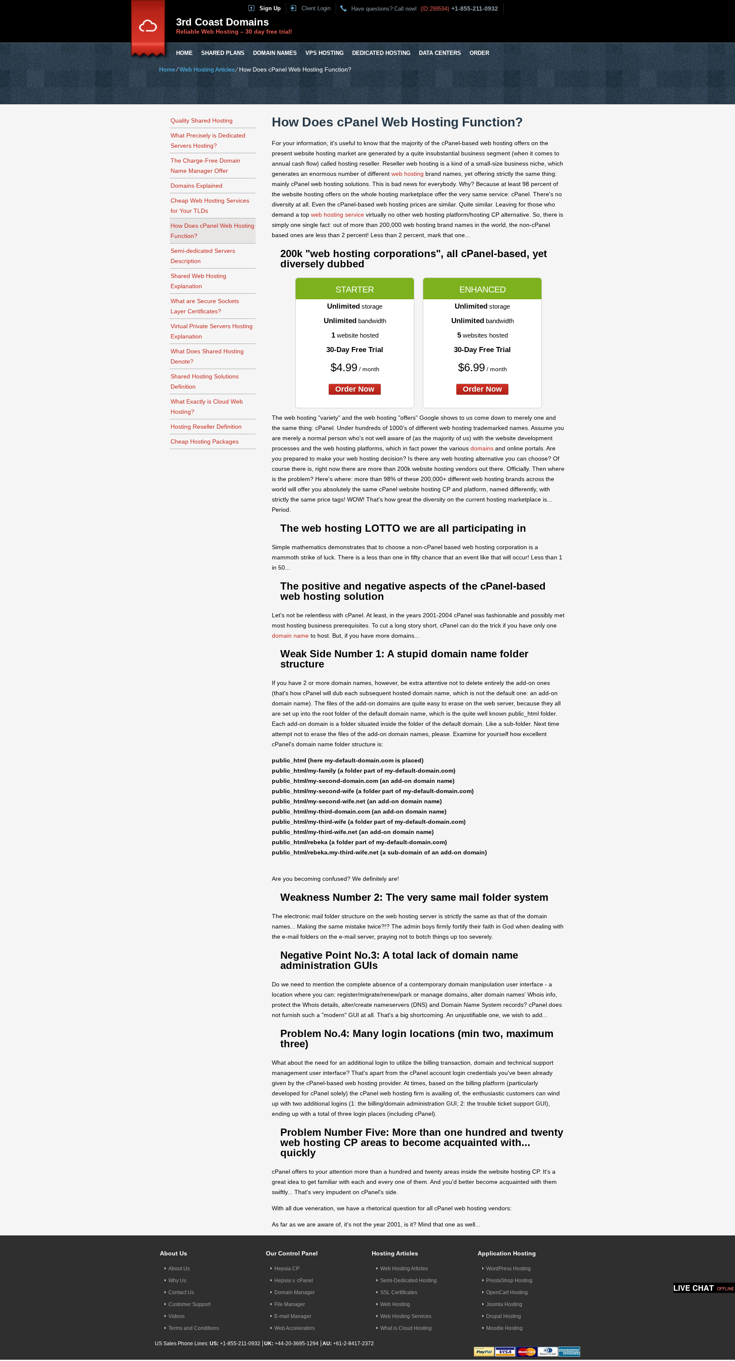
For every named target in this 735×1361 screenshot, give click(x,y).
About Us (179, 1269)
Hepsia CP (286, 1269)
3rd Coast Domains (222, 22)
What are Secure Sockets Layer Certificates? (205, 306)
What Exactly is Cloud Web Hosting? (207, 406)
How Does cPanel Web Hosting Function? (212, 230)
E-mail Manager (292, 1316)
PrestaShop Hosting (509, 1281)
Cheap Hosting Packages (205, 441)
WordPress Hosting (508, 1269)
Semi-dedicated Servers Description (203, 255)
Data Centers (440, 53)
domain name (290, 635)
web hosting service (337, 214)
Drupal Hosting (503, 1316)
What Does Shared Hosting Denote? (207, 356)
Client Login (316, 8)
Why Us (177, 1281)
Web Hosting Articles (207, 69)
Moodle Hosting (504, 1328)
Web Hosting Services (405, 1316)
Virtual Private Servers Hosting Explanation (212, 331)
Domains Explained (196, 185)
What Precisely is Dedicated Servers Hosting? (208, 140)
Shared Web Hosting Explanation (198, 280)
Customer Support (189, 1304)
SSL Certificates (398, 1292)
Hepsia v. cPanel (293, 1281)
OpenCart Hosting (507, 1292)
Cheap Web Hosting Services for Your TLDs (210, 205)
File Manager (289, 1304)
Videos (176, 1316)
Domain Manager (294, 1292)
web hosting (407, 173)
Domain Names (275, 53)
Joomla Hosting (504, 1304)
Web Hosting (395, 1304)
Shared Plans (223, 53)
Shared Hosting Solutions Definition (205, 381)
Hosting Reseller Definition (206, 426)
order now (354, 389)
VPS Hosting (324, 53)
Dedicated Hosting (381, 53)
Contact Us (181, 1292)
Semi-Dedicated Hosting (408, 1281)
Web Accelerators (294, 1328)
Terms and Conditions (193, 1328)
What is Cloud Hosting (406, 1328)
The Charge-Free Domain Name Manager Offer (205, 165)
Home (184, 53)
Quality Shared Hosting (202, 120)
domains (481, 448)
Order (479, 53)
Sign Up (270, 8)
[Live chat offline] (704, 1288)
